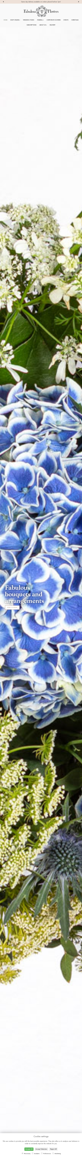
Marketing (57, 1154)
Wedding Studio (28, 20)
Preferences (47, 1154)
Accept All (28, 1149)
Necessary (27, 1154)
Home (5, 20)
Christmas (74, 20)
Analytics (37, 1154)
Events (66, 20)
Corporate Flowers (54, 20)
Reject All (53, 1149)
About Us (42, 25)
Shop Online (14, 20)
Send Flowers (12, 607)
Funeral (40, 20)
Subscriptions (31, 25)
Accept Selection (41, 1149)
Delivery (52, 25)
